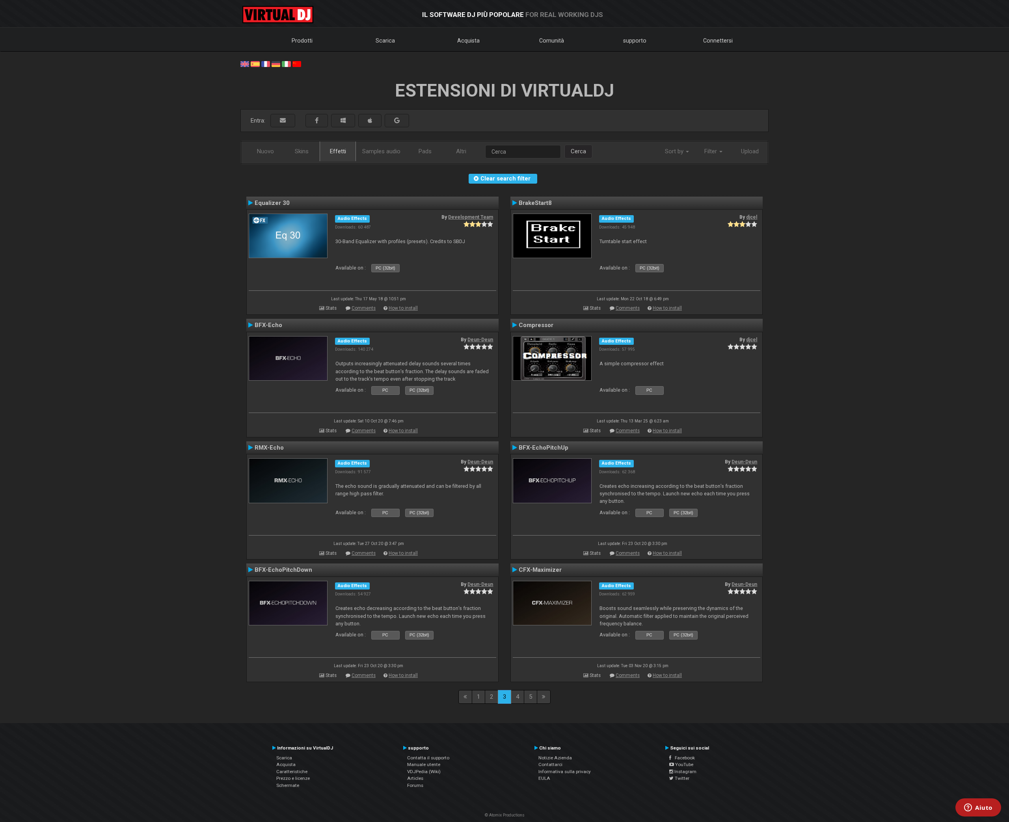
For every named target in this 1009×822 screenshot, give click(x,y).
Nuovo (265, 151)
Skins (302, 151)
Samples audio (381, 151)
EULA (544, 778)
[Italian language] (286, 63)
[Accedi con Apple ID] (370, 121)
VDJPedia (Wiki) (424, 771)
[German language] (276, 63)
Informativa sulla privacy (564, 771)
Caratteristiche (291, 771)
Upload (750, 151)
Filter (711, 151)
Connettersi (718, 40)
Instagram (684, 771)
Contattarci (550, 764)
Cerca (578, 151)
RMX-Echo (269, 447)
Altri (461, 151)
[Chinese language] (296, 63)
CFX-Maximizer (540, 569)
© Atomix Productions (505, 815)
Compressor (536, 325)
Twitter (681, 778)
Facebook (683, 758)
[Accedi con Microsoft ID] (343, 121)
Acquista (468, 40)
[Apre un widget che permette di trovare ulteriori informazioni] (978, 808)
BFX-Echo (268, 325)
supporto (634, 40)
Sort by (675, 151)
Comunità (551, 40)
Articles (415, 778)
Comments (364, 308)
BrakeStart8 (535, 202)
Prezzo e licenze (293, 778)
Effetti (338, 151)
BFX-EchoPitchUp (543, 447)
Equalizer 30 (272, 202)
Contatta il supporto (428, 758)
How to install (403, 308)
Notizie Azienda (555, 758)
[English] (244, 63)
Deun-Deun (480, 339)
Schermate (287, 785)
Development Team (470, 217)
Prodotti (302, 40)
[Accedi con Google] (397, 121)
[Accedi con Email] (282, 121)
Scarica (385, 40)
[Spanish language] (255, 63)
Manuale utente (423, 764)
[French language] (265, 63)
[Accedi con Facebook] (316, 121)
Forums (415, 785)
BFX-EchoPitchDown (283, 569)
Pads (425, 151)
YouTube (683, 764)
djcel (751, 217)
